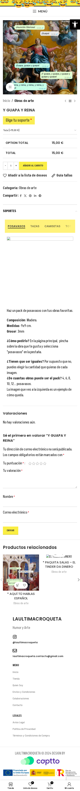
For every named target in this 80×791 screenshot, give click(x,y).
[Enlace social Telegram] (40, 196)
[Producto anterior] (65, 101)
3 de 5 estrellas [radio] (37, 463)
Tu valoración (13, 470)
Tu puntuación (13, 463)
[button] (75, 24)
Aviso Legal (19, 722)
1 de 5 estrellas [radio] (30, 463)
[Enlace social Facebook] (21, 196)
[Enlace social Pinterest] (30, 196)
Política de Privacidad (24, 729)
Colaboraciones (21, 698)
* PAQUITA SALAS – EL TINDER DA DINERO (59, 564)
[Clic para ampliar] (10, 87)
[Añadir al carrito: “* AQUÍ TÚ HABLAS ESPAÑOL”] (17, 585)
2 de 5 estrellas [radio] (34, 463)
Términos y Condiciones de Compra (31, 735)
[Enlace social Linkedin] (35, 196)
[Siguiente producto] (74, 101)
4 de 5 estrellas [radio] (41, 463)
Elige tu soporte (19, 120)
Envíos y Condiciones (24, 692)
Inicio (6, 100)
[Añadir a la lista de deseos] (24, 585)
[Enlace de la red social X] (25, 196)
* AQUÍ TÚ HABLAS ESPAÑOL (21, 596)
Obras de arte (24, 100)
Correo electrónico (16, 512)
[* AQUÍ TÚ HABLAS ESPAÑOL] (21, 573)
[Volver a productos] (70, 101)
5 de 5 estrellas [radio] (45, 463)
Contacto (18, 705)
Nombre (9, 496)
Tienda (16, 679)
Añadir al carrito (33, 165)
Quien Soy (18, 685)
